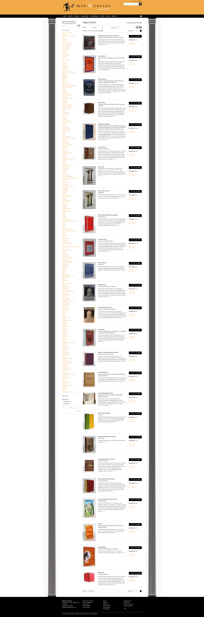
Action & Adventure (67, 33)
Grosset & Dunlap (66, 200)
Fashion (64, 160)
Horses (64, 222)
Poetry (63, 315)
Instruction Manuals (67, 229)
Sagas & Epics (65, 336)
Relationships (65, 326)
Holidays (64, 218)
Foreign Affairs (65, 179)
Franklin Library (66, 183)
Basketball (64, 76)
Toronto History (66, 368)
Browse (76, 16)
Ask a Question (132, 44)
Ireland (64, 232)
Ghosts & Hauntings (67, 195)
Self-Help (64, 344)
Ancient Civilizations (67, 45)
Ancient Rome (65, 50)
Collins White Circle (67, 122)
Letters (64, 251)
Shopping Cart (127, 601)
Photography (65, 307)
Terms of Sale (106, 605)
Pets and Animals (66, 304)
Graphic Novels (66, 197)
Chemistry (64, 103)
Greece (64, 198)
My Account (127, 602)
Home (64, 16)
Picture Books (65, 309)
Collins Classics (66, 120)
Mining (64, 278)
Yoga (63, 390)
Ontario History (66, 297)
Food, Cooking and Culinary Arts (70, 178)
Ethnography (65, 151)
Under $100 (67, 401)
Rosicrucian (65, 333)
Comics (64, 125)
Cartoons (64, 100)
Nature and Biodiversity (68, 291)
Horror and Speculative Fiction (69, 221)
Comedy (64, 123)
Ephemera (64, 147)
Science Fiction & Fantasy (68, 342)
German (64, 194)
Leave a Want (86, 607)
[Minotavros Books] (88, 7)
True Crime (65, 372)
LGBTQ (64, 253)
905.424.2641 (69, 605)
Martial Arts (65, 264)
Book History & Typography (69, 85)
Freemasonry (65, 184)
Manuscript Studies (67, 262)
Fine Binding (65, 167)
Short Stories (65, 348)
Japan (63, 237)
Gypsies (64, 203)
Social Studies (65, 353)
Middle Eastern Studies (68, 275)
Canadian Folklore (66, 95)
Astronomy (65, 64)
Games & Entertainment (68, 186)
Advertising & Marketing (68, 36)
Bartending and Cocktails (68, 72)
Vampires (64, 376)
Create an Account (128, 604)
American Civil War (67, 42)
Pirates (64, 312)
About (108, 16)
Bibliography (65, 77)
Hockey (64, 216)
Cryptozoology (65, 128)
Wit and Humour (66, 382)
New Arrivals (94, 16)
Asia (63, 61)
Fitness (64, 173)
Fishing (64, 171)
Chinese (64, 111)
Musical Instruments (67, 283)
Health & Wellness (66, 208)
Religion (64, 328)
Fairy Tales (65, 157)
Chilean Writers (66, 109)
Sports (63, 356)
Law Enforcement (66, 250)
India (63, 226)
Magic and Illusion (66, 261)
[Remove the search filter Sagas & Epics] (102, 30)
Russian (64, 334)
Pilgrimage (64, 310)
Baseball (64, 74)
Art (63, 58)
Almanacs (64, 40)
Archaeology (65, 55)
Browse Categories (87, 602)
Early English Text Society (68, 138)
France (64, 181)
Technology (65, 360)
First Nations (65, 170)
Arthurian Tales (66, 60)
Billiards (64, 79)
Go (78, 25)
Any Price (66, 399)
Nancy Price (65, 288)
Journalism (65, 240)
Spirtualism (65, 355)
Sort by (84, 27)
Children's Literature (67, 106)
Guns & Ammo (65, 202)
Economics (65, 139)
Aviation (64, 69)
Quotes (64, 325)
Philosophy (65, 305)
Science (64, 340)
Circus (63, 115)
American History (66, 44)
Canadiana (65, 96)
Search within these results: (69, 23)
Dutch (63, 135)
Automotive (65, 68)
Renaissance (65, 329)
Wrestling (64, 387)
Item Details (132, 42)
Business (64, 92)
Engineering (65, 146)
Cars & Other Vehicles (67, 98)
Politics (64, 318)
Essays (64, 149)
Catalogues (84, 16)
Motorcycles (65, 280)
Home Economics (66, 219)
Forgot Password (128, 605)
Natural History (66, 289)
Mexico (64, 272)
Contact (114, 16)
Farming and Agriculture (68, 159)
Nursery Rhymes (66, 294)
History (64, 213)
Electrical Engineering (67, 144)
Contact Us (106, 604)
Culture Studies (66, 130)
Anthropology (65, 53)
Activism (64, 34)
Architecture (65, 56)
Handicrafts (65, 205)
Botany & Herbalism (67, 87)
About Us (105, 602)
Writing (64, 388)
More (107, 44)
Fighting (64, 163)
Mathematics (65, 265)
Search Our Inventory (88, 601)
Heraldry (64, 210)
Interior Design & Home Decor (69, 230)
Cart (141, 1)
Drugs (63, 133)
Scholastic (64, 339)
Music (63, 281)
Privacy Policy (106, 607)
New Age (64, 293)
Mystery (64, 285)
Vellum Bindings (66, 377)
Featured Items (86, 605)
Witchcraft (64, 384)
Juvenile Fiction (66, 242)
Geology (64, 192)
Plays (63, 313)
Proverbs (64, 321)
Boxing (64, 88)
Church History (66, 114)
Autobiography (65, 66)
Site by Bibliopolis (93, 613)
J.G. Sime (64, 235)
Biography (64, 80)
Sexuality (64, 345)
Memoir (64, 270)
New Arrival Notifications (134, 23)
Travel (63, 371)
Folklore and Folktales (67, 176)
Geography (65, 190)
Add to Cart (134, 36)
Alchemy (64, 39)
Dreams (64, 131)
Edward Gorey (65, 143)
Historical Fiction (66, 211)
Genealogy (65, 189)
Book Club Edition (66, 84)
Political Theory (66, 317)
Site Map (86, 613)
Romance (64, 331)
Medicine (64, 269)
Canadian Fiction (66, 93)
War (63, 379)
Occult (63, 296)
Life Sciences (65, 254)
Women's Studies (66, 385)
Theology (64, 364)
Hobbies (64, 214)
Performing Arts (66, 302)
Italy (63, 234)
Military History (66, 277)
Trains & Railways (66, 369)
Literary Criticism (66, 256)
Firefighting (65, 168)
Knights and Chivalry (67, 243)
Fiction (64, 162)
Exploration (65, 154)
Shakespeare (65, 347)
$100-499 (66, 403)
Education (64, 141)
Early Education (66, 136)
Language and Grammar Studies (70, 246)
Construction (65, 127)
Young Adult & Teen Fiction (69, 392)
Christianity (65, 112)
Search (70, 16)
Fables (64, 155)
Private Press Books (67, 320)
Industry (64, 227)
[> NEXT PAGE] (140, 31)
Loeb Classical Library (67, 258)
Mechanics (65, 267)
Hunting (64, 224)
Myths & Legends (66, 286)
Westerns (64, 380)
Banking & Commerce (67, 71)
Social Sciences (66, 352)
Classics (64, 117)
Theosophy (65, 366)
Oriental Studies (66, 299)
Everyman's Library (67, 152)
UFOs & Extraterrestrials (68, 374)
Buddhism (64, 90)
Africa (63, 37)
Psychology (65, 323)
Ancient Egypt (65, 47)
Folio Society (65, 175)
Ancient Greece (66, 48)
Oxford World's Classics (68, 301)
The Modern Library (67, 361)
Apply (77, 411)
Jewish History (65, 238)
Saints (63, 337)
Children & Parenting (67, 104)
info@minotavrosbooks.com (69, 607)
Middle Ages (65, 273)
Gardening (64, 187)
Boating (64, 82)
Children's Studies (66, 108)
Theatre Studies (66, 363)
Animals (64, 52)
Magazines (65, 259)
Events (102, 16)
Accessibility (106, 608)
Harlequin (64, 206)
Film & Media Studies (67, 165)
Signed (64, 350)
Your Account (134, 1)
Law (63, 248)
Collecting (64, 119)
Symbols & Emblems (67, 358)
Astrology (64, 63)
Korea (63, 245)
